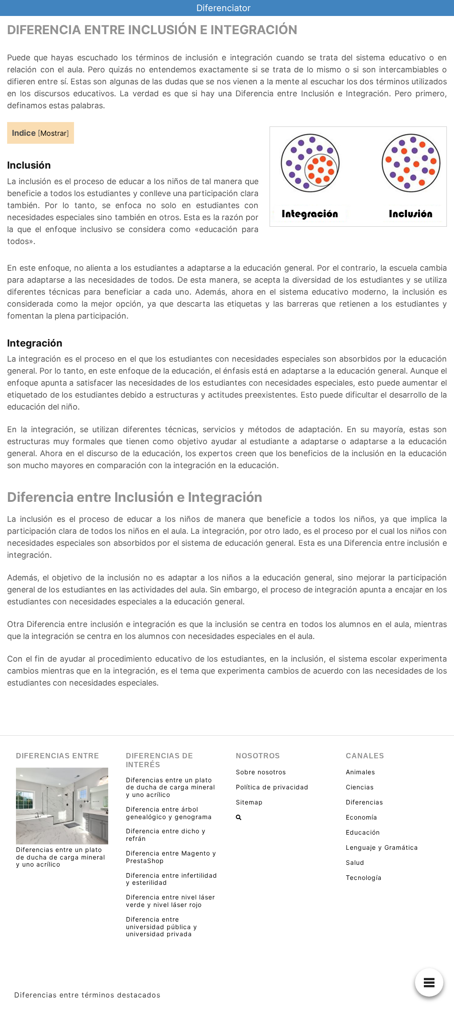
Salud (355, 862)
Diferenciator (223, 8)
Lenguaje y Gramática (382, 847)
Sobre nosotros (261, 772)
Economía (361, 817)
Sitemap (249, 802)
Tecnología (364, 877)
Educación (363, 832)
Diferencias (364, 802)
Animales (360, 772)
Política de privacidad (272, 787)
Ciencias (360, 787)
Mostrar (53, 133)
